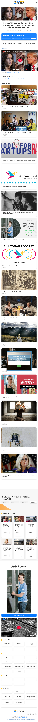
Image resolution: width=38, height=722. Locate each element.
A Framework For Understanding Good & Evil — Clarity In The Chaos (15, 449)
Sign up (19, 365)
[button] (36, 2)
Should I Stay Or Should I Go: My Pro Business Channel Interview (14, 317)
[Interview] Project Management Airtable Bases (11, 265)
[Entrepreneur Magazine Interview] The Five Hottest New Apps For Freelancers (17, 106)
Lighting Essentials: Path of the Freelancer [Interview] (12, 343)
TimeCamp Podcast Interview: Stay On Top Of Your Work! (13, 239)
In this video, (3, 47)
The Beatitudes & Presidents (17, 484)
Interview (6, 484)
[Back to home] (19, 2)
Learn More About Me (18, 615)
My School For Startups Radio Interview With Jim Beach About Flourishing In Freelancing (18, 160)
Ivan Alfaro (10, 484)
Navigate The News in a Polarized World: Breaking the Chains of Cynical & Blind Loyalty (18, 422)
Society (31, 30)
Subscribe (33, 38)
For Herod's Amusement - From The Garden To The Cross (13, 291)
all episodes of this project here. (13, 72)
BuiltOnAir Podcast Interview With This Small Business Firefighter (14, 186)
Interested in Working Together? (22, 717)
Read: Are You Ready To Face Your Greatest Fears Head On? (13, 78)
